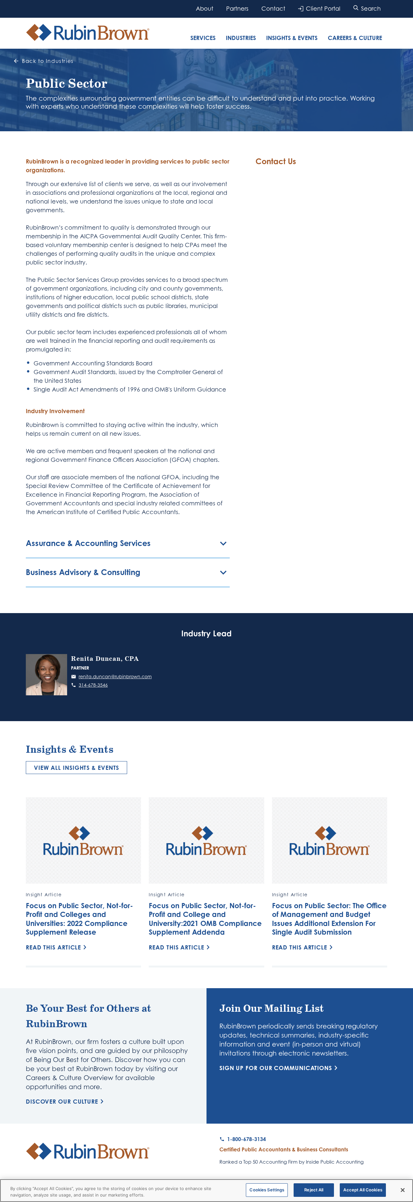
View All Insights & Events (76, 767)
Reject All (313, 1189)
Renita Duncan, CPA (105, 659)
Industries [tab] (241, 37)
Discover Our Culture (62, 1101)
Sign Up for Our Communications (275, 1068)
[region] (206, 1190)
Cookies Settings (266, 1189)
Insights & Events (291, 37)
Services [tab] (203, 37)
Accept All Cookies (362, 1189)
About (204, 8)
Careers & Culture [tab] (355, 37)
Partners (237, 8)
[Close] (403, 1190)
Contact (273, 8)
